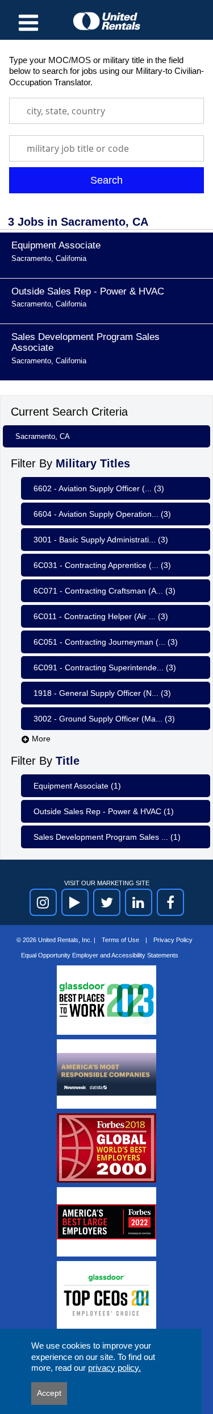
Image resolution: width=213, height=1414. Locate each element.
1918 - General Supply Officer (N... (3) (102, 693)
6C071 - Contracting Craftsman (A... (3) (105, 590)
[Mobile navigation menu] (28, 22)
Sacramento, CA (42, 436)
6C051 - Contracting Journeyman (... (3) (106, 641)
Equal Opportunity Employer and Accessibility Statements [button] (99, 955)
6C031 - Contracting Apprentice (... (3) (102, 565)
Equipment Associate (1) (77, 785)
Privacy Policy (173, 939)
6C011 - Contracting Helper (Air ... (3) (101, 616)
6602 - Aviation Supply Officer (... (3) (99, 488)
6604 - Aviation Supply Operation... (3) (102, 514)
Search (106, 180)
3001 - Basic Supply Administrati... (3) (101, 539)
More (40, 738)
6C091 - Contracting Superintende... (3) (105, 667)
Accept (49, 1393)
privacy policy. (114, 1367)
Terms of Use (121, 939)
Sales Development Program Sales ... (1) (107, 836)
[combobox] (106, 111)
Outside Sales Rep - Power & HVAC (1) (104, 811)
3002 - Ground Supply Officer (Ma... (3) (104, 718)
